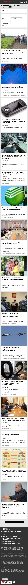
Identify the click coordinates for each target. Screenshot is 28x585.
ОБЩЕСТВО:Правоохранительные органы (13, 95)
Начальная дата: (5, 20)
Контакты (15, 536)
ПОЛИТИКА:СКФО (6, 428)
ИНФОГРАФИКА (6, 479)
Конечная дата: (5, 23)
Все (3, 10)
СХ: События (5, 61)
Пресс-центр (18, 531)
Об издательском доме (7, 531)
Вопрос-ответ (5, 183)
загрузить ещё (14, 522)
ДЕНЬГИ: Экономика (7, 217)
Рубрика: (3, 18)
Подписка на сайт (6, 536)
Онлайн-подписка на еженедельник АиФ (12, 534)
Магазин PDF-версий (12, 533)
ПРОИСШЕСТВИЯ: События (9, 130)
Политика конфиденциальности (10, 541)
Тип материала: (5, 15)
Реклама (3, 533)
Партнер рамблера (12, 578)
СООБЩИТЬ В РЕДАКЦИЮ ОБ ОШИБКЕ (11, 543)
